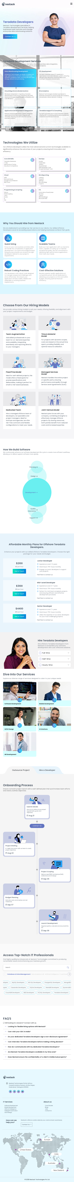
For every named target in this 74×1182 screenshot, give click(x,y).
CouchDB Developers (13, 993)
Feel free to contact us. (45, 575)
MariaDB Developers (52, 987)
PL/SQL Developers (44, 993)
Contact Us (9, 36)
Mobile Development (46, 704)
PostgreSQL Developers (52, 982)
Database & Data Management (19, 974)
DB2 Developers (29, 993)
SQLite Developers (36, 987)
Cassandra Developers (18, 987)
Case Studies (49, 1105)
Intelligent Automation (11, 1111)
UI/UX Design (9, 729)
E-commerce (64, 974)
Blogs (46, 1107)
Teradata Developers (61, 993)
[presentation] (5, 974)
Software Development (13, 704)
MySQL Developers (18, 982)
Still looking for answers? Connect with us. (21, 1023)
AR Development (10, 754)
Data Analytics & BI (38, 974)
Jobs (46, 1109)
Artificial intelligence (52, 974)
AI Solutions (43, 729)
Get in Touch (19, 571)
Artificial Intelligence (10, 1109)
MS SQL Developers (34, 982)
